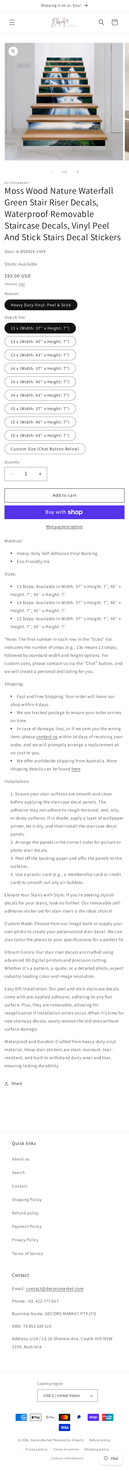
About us (21, 1159)
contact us (47, 736)
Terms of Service (28, 1253)
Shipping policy (96, 1449)
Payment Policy (26, 1226)
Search (18, 1172)
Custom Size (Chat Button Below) (45, 448)
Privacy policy (37, 1449)
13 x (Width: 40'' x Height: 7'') (40, 341)
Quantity (12, 462)
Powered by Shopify (68, 1440)
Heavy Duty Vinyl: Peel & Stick (41, 305)
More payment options (64, 526)
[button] (12, 22)
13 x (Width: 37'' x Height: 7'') (40, 328)
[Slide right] (77, 171)
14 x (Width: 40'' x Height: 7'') (40, 381)
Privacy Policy (25, 1239)
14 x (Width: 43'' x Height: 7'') (40, 395)
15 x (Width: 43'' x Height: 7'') (40, 435)
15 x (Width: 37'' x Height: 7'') (40, 408)
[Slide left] (51, 171)
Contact (19, 1186)
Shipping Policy (27, 1199)
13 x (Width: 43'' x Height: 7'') (40, 355)
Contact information (67, 1458)
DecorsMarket (41, 1440)
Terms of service (66, 1449)
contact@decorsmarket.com (54, 1288)
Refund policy (25, 1213)
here (75, 769)
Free (22, 284)
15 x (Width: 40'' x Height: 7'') (40, 422)
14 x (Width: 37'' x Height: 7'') (40, 368)
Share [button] (16, 1083)
